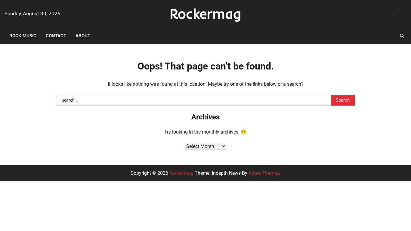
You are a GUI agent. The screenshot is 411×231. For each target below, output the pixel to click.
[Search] (401, 35)
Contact (56, 35)
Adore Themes (264, 173)
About (83, 35)
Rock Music (22, 35)
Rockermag (205, 13)
